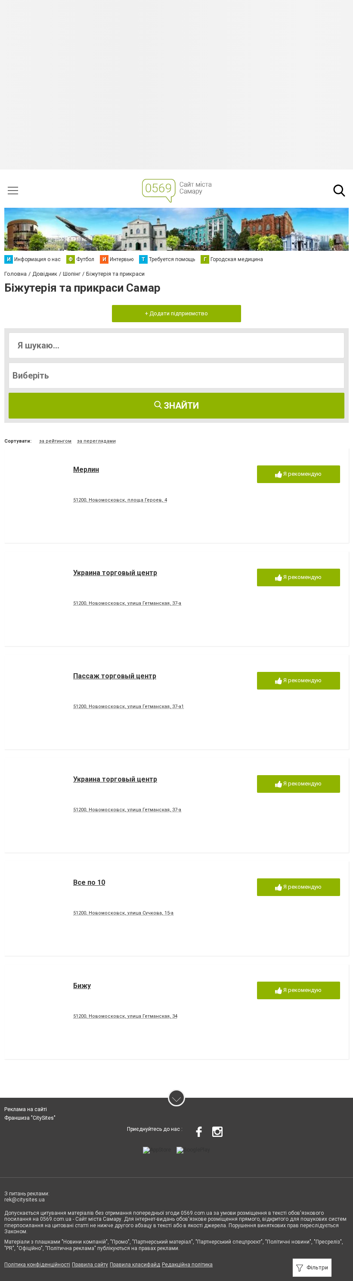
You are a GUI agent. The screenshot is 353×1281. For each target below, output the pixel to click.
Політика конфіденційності (37, 1265)
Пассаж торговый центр (114, 676)
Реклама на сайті (25, 1109)
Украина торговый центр (115, 573)
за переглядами (96, 441)
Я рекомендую (302, 474)
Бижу (82, 986)
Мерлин (86, 469)
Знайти (180, 405)
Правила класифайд (135, 1265)
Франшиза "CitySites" (30, 1118)
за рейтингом (55, 441)
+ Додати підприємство (176, 313)
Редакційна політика (187, 1265)
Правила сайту (90, 1265)
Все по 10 (89, 882)
